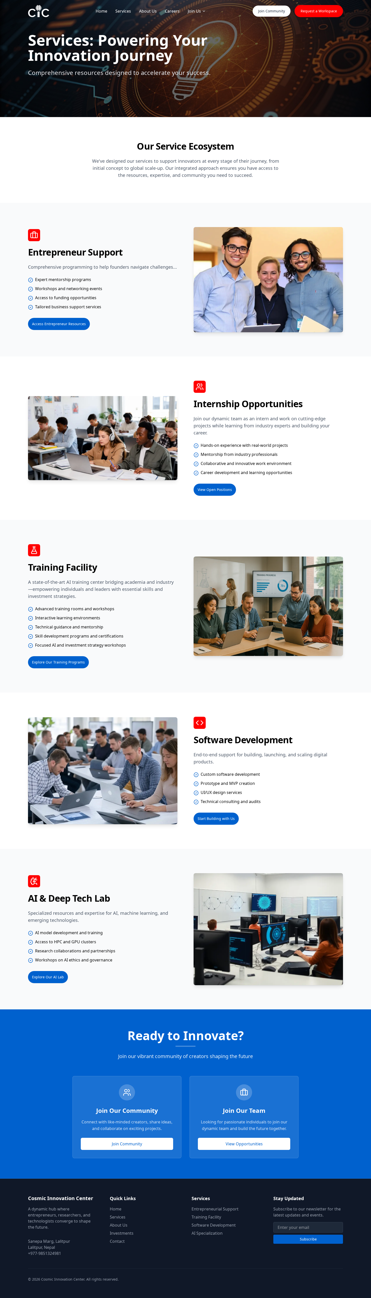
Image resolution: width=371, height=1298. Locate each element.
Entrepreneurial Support (215, 1209)
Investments (122, 1233)
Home (101, 11)
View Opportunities (244, 1144)
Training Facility (206, 1217)
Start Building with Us (216, 818)
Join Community (271, 11)
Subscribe (308, 1239)
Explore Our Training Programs (58, 662)
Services (123, 11)
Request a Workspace (319, 11)
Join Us (194, 11)
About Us (148, 11)
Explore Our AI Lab (48, 977)
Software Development (214, 1225)
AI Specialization (207, 1233)
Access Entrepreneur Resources (59, 323)
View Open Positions (215, 489)
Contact (117, 1241)
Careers (172, 11)
